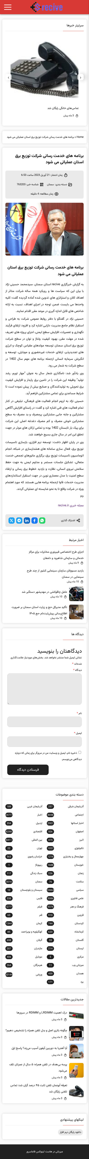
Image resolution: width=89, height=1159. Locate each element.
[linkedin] (27, 520)
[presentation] (80, 77)
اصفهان (66, 832)
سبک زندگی (24, 873)
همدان (66, 974)
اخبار (23, 815)
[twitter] (11, 520)
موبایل (24, 957)
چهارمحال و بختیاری (66, 857)
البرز (66, 840)
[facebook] (34, 520)
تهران (24, 848)
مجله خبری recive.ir (71, 505)
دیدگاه (77, 670)
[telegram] (19, 520)
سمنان (50, 184)
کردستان (66, 923)
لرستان (66, 948)
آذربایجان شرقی (66, 806)
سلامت (66, 882)
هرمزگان (24, 965)
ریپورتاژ (25, 865)
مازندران (24, 948)
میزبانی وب (66, 965)
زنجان (66, 873)
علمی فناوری (66, 898)
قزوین (66, 915)
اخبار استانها (66, 823)
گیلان (24, 940)
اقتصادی (24, 832)
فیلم (23, 907)
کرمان (24, 923)
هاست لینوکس (44, 1152)
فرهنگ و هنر (66, 907)
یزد (66, 982)
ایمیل (78, 733)
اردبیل (24, 823)
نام (79, 713)
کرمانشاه (66, 932)
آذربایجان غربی (24, 806)
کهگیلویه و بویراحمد (24, 932)
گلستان (66, 940)
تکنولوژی (66, 848)
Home (80, 137)
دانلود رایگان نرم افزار (70, 1132)
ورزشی (23, 975)
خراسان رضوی (24, 857)
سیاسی (65, 890)
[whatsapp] (42, 520)
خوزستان (66, 865)
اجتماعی (66, 815)
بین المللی (24, 840)
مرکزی (67, 957)
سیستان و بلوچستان (24, 890)
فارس (24, 898)
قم (24, 915)
